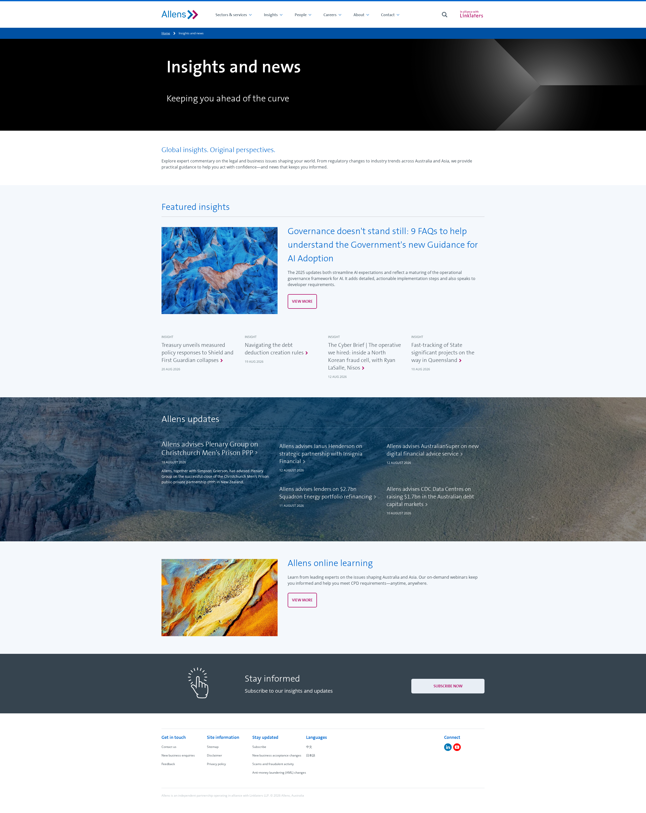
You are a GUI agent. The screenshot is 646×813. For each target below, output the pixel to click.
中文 (309, 747)
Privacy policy (216, 764)
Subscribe (259, 747)
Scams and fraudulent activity (273, 764)
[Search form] (444, 14)
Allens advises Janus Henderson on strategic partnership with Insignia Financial (320, 453)
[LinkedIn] (448, 747)
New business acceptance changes (276, 755)
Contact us (169, 747)
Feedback (168, 764)
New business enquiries (178, 755)
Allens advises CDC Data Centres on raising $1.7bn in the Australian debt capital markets (430, 496)
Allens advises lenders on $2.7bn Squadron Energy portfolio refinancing (325, 492)
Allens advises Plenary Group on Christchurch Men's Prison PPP (210, 448)
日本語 (310, 755)
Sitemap (213, 747)
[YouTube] (457, 747)
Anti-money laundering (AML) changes (279, 772)
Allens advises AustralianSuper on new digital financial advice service (433, 449)
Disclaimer (214, 755)
